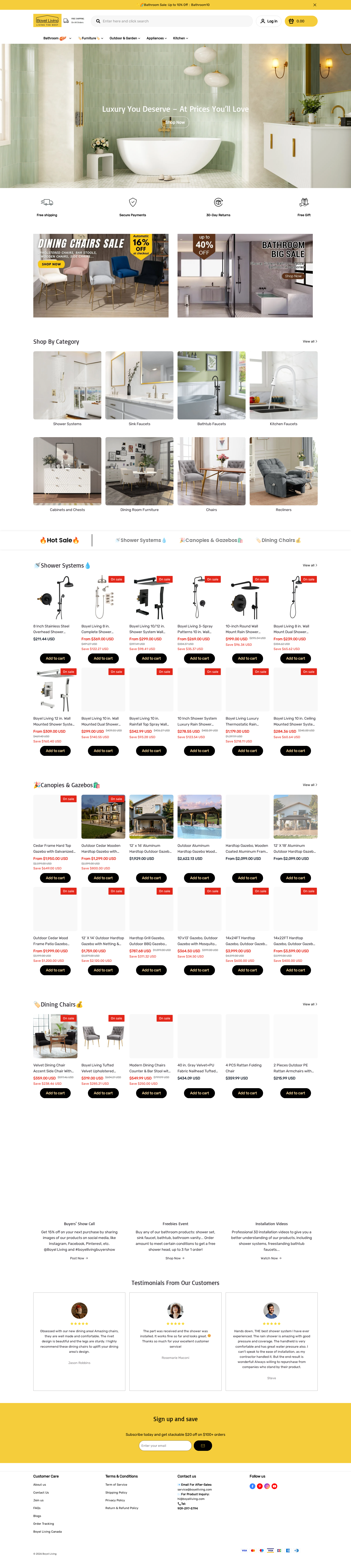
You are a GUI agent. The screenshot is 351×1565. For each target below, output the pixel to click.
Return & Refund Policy (121, 1508)
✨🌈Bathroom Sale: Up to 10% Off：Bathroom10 (173, 5)
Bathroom (50, 38)
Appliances (155, 38)
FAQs (36, 1508)
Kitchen (179, 38)
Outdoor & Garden (123, 38)
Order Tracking (43, 1524)
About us (39, 1484)
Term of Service (116, 1484)
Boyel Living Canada (47, 1531)
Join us (38, 1500)
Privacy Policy (115, 1500)
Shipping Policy (116, 1492)
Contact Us (41, 1492)
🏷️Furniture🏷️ (89, 38)
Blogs (37, 1516)
